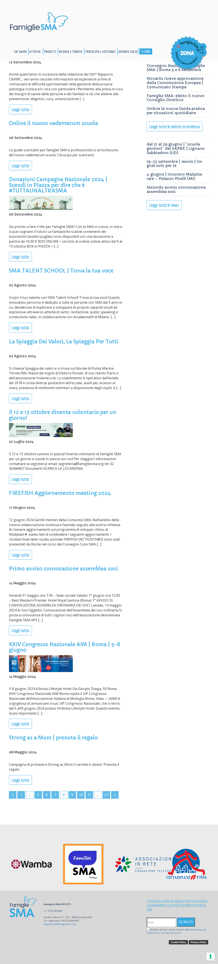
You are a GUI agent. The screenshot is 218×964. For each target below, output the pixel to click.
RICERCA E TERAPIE (71, 52)
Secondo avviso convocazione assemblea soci (176, 189)
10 (81, 794)
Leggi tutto (20, 109)
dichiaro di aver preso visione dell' (176, 931)
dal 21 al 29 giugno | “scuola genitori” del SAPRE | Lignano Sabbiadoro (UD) (176, 148)
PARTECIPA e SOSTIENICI (100, 52)
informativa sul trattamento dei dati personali (176, 931)
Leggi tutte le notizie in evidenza (174, 126)
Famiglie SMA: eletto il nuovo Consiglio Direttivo (175, 97)
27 (106, 794)
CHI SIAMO (20, 52)
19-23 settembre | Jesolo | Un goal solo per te (174, 163)
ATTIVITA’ (35, 52)
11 (89, 794)
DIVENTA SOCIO (128, 52)
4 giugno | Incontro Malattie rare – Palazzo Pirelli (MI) (174, 176)
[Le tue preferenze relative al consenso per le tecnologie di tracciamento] (211, 956)
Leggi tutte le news (164, 205)
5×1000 (146, 51)
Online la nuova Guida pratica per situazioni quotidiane (176, 110)
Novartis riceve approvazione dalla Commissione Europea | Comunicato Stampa (175, 82)
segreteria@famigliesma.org (59, 924)
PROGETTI (50, 52)
